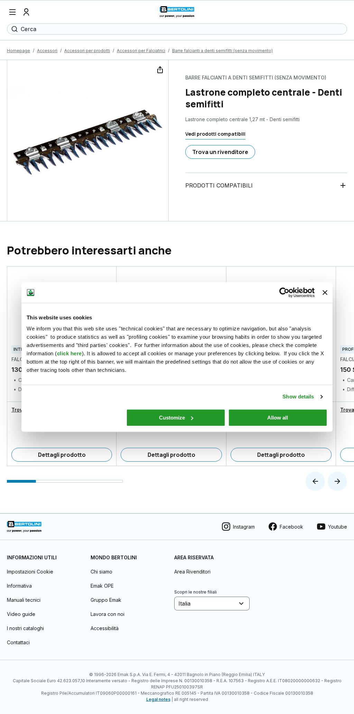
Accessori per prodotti (87, 50)
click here (69, 353)
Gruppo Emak (106, 600)
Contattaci (18, 642)
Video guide (21, 614)
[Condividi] (159, 69)
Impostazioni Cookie (30, 572)
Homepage (18, 50)
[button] (315, 481)
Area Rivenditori (192, 572)
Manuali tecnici (23, 600)
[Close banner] (325, 292)
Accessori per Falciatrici (141, 50)
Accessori (47, 50)
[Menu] (12, 12)
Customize (172, 418)
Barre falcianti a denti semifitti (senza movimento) (222, 50)
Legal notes (158, 699)
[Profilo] (26, 12)
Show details (298, 396)
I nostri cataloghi (25, 628)
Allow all (277, 418)
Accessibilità (105, 628)
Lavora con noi (107, 614)
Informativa (19, 586)
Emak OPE (102, 586)
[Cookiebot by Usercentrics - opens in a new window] (284, 292)
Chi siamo (101, 572)
